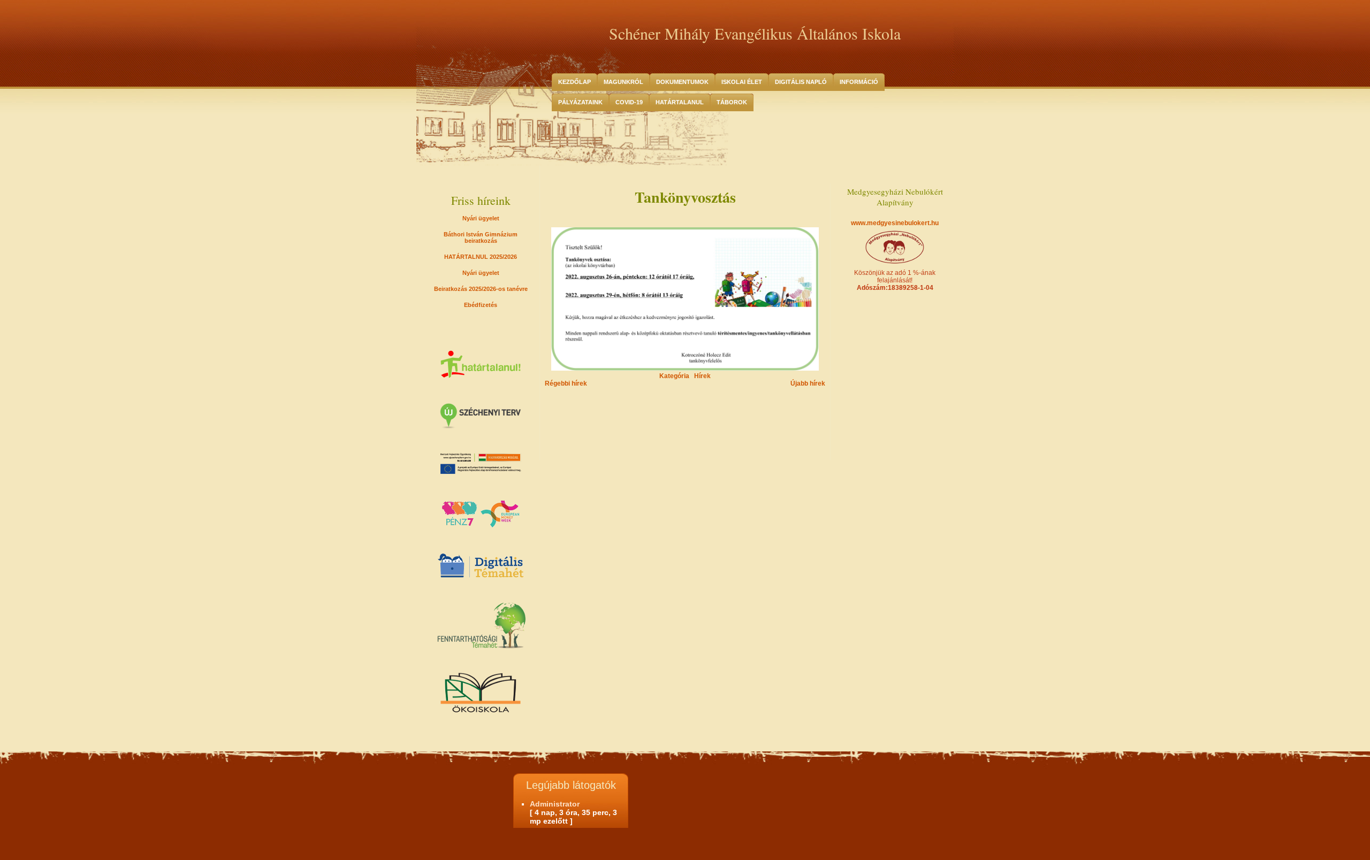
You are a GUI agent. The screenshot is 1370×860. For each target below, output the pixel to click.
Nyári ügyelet (480, 218)
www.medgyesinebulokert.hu (895, 223)
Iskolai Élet (741, 82)
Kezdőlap (574, 82)
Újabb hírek (807, 383)
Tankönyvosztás (685, 197)
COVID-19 (629, 102)
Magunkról (623, 82)
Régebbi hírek (566, 383)
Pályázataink (580, 102)
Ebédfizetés (480, 305)
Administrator (555, 804)
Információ (859, 82)
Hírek (702, 376)
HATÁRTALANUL (680, 102)
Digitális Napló (801, 82)
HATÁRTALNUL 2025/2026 (480, 257)
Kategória (674, 376)
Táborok (732, 102)
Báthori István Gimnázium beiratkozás (480, 237)
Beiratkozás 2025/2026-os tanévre (481, 289)
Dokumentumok (682, 82)
